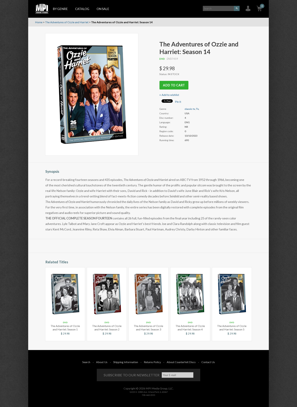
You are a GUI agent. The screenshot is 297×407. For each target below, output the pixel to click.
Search (86, 362)
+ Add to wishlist (169, 94)
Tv (197, 108)
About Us (101, 362)
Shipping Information (125, 362)
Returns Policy (152, 362)
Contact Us (208, 362)
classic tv (190, 108)
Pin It (178, 101)
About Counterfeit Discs (181, 362)
